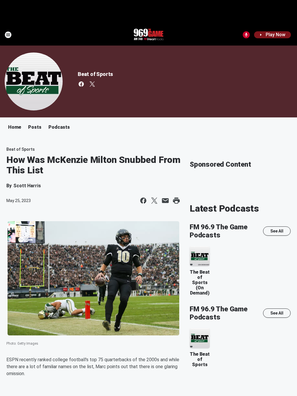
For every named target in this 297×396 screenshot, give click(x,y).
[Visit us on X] (92, 84)
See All (276, 231)
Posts (34, 127)
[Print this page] (176, 201)
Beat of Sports (95, 74)
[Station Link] (148, 35)
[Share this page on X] (154, 201)
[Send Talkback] (246, 34)
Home (14, 127)
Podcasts (59, 127)
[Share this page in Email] (165, 201)
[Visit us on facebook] (81, 84)
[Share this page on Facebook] (143, 201)
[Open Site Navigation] (8, 34)
